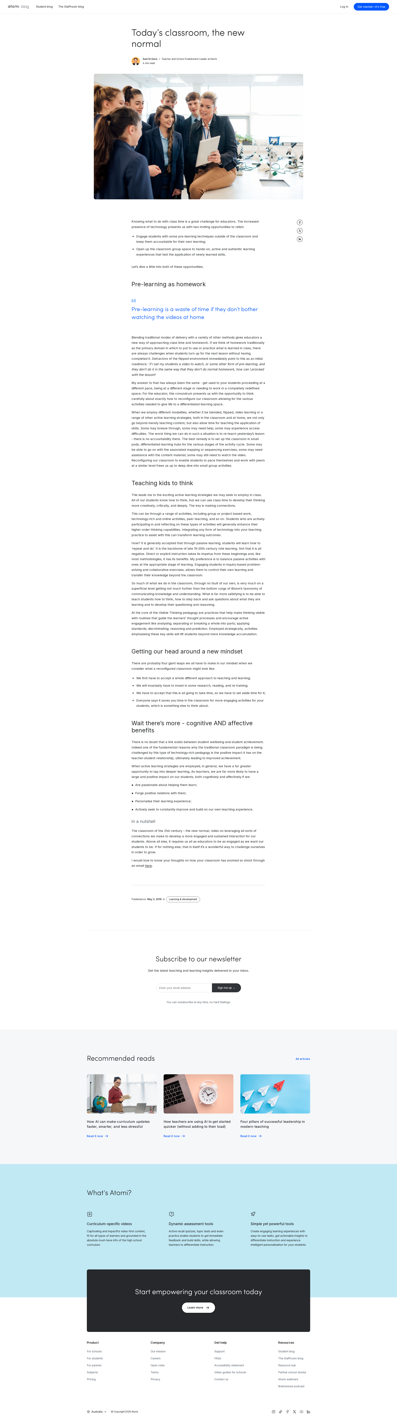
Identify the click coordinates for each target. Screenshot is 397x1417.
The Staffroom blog (71, 6)
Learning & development (183, 899)
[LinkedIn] (308, 1411)
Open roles (158, 1365)
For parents (94, 1365)
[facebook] (287, 1411)
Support (219, 1351)
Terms (154, 1372)
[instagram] (273, 1411)
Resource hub (287, 1365)
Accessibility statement (229, 1365)
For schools (94, 1351)
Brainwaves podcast (291, 1386)
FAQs (217, 1358)
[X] (294, 1411)
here (148, 866)
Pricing (91, 1379)
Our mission (158, 1351)
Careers (156, 1358)
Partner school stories (292, 1372)
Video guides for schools (230, 1372)
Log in (344, 6)
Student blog (44, 6)
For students (95, 1358)
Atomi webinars (288, 1379)
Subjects (92, 1372)
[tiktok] (280, 1411)
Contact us (221, 1379)
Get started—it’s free (371, 6)
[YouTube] (301, 1411)
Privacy (155, 1379)
